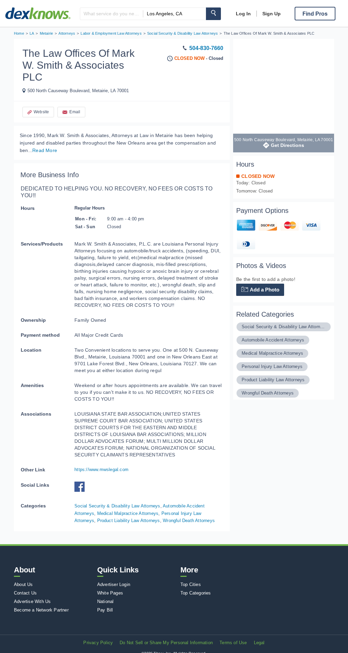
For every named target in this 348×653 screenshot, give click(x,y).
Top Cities (190, 584)
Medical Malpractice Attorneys (128, 513)
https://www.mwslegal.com (101, 469)
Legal (259, 642)
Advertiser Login (113, 584)
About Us (23, 584)
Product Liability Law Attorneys (128, 520)
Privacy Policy (98, 642)
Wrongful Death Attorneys (189, 520)
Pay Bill (105, 610)
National (105, 601)
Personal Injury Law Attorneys (272, 366)
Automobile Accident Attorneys (273, 339)
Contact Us (25, 593)
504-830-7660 (206, 48)
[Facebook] (81, 490)
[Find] (213, 13)
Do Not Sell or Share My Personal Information (166, 642)
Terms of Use (233, 642)
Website (41, 112)
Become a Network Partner (41, 610)
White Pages (110, 593)
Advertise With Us (32, 601)
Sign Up (271, 13)
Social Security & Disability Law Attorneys (117, 505)
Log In (243, 13)
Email (74, 112)
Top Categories (195, 593)
